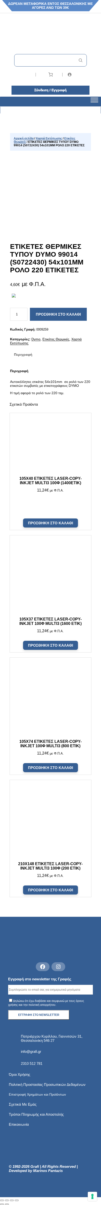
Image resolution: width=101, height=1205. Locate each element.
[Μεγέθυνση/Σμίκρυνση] (2, 1200)
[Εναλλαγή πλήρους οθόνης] (7, 1200)
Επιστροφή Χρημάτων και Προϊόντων (37, 1094)
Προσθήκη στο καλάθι (58, 314)
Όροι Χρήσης (19, 1074)
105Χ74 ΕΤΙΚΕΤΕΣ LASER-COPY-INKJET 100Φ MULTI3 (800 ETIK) (50, 743)
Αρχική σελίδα (24, 138)
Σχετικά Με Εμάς (23, 1104)
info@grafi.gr (31, 1051)
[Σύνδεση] (77, 74)
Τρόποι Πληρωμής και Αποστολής (36, 1114)
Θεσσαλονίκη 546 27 (37, 1040)
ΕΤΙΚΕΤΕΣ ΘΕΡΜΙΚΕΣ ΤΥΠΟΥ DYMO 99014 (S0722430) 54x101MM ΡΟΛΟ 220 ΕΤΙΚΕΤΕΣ (46, 258)
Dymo (35, 339)
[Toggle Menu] (94, 101)
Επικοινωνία (19, 1124)
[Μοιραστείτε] (12, 1200)
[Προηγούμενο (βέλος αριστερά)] (2, 1204)
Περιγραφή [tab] (23, 354)
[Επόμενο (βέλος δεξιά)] (7, 1204)
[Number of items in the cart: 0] (50, 74)
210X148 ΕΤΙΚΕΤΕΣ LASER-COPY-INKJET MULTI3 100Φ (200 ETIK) (50, 866)
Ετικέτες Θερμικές (55, 339)
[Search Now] (81, 60)
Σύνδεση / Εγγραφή (50, 90)
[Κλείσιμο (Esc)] (17, 1200)
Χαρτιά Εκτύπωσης (49, 138)
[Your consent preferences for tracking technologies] (92, 1196)
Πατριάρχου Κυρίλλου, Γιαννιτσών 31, (51, 1036)
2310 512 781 (31, 1063)
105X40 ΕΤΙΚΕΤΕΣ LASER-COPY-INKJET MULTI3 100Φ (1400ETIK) (50, 480)
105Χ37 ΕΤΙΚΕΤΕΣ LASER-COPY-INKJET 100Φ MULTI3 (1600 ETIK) (50, 621)
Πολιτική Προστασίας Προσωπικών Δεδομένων (47, 1084)
